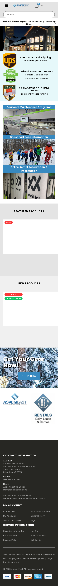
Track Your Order (12, 520)
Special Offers (38, 535)
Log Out (35, 531)
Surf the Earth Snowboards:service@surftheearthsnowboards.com (24, 497)
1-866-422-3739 (11, 479)
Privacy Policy (10, 539)
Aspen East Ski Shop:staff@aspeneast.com (15, 488)
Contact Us (9, 511)
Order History (38, 515)
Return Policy (10, 535)
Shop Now (29, 376)
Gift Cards (36, 539)
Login (33, 520)
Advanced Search (40, 511)
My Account (9, 515)
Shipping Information (14, 531)
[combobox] (29, 14)
